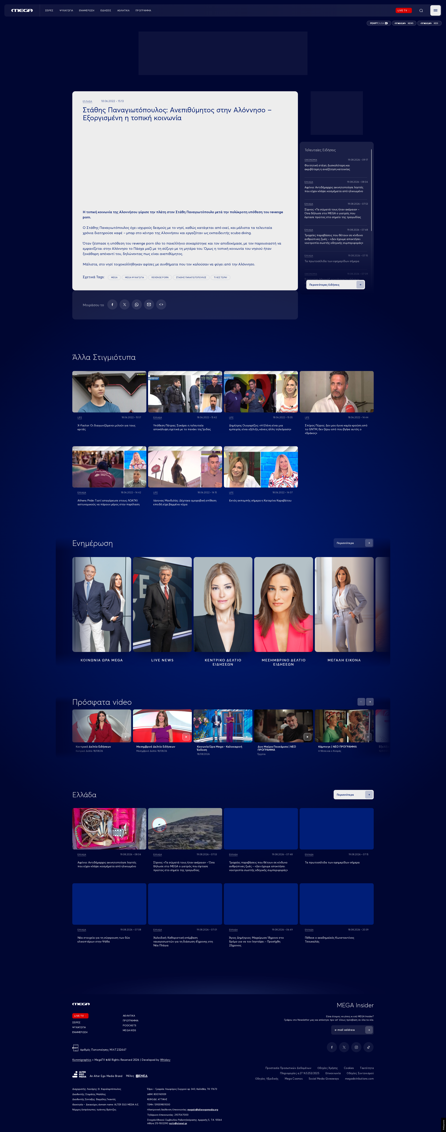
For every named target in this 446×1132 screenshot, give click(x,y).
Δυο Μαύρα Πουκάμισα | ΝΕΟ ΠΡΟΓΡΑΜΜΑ (277, 748)
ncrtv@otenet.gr (178, 1123)
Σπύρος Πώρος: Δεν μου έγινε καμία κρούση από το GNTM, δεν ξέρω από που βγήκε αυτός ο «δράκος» (336, 429)
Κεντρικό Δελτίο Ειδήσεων (93, 746)
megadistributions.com (359, 1078)
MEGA (114, 277)
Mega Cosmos (294, 1078)
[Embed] (161, 304)
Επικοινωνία (333, 1073)
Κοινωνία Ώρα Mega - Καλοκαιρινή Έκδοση (219, 748)
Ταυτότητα (367, 1068)
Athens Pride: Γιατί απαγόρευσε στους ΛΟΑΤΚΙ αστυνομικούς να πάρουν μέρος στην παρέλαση (109, 502)
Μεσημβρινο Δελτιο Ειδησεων (284, 662)
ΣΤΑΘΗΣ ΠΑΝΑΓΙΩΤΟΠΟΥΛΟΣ (191, 277)
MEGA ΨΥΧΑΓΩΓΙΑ (134, 277)
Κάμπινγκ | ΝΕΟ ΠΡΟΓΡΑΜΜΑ (337, 746)
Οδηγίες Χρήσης (327, 1068)
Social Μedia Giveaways (324, 1078)
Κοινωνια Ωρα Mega (101, 660)
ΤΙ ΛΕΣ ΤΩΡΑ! (220, 277)
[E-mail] (149, 304)
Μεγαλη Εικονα (344, 660)
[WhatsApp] (137, 304)
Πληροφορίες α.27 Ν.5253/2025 (299, 1073)
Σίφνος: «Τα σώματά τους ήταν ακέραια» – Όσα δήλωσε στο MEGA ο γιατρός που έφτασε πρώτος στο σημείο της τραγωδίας (333, 213)
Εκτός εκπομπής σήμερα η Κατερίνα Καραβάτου (260, 500)
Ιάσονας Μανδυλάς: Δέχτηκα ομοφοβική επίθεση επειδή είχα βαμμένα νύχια (184, 502)
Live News (162, 660)
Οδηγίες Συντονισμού (360, 1073)
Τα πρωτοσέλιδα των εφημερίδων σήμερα (332, 261)
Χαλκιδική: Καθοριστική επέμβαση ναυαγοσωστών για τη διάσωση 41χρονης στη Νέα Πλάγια (183, 941)
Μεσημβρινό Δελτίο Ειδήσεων (155, 746)
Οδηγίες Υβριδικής (267, 1078)
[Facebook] (112, 304)
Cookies (349, 1068)
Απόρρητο (443, 1125)
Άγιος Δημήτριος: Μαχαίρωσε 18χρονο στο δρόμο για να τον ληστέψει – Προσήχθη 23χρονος (256, 941)
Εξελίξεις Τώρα (389, 746)
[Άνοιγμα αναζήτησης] (421, 10)
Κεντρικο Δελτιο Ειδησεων (223, 662)
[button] (435, 10)
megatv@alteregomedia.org (202, 1109)
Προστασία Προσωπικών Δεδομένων (288, 1068)
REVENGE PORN (160, 277)
